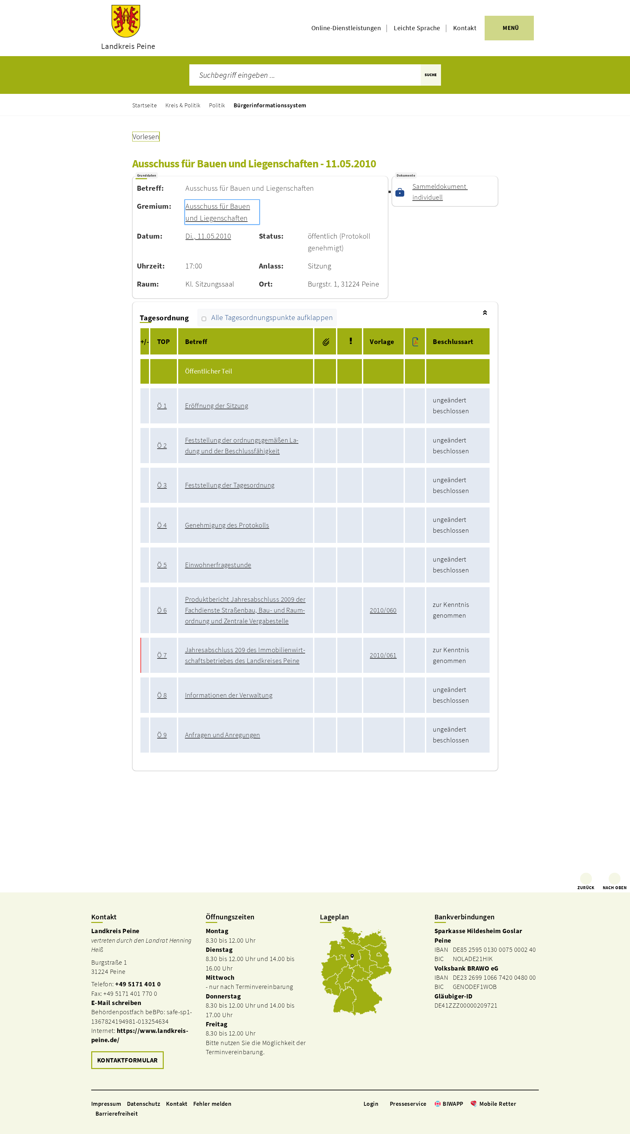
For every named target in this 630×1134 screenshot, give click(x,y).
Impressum (106, 1103)
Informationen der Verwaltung (229, 695)
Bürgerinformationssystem (270, 105)
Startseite (144, 105)
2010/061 (383, 655)
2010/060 (383, 610)
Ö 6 (162, 610)
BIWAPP (453, 1103)
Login (371, 1103)
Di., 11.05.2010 (208, 236)
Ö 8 (162, 695)
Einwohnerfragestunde (218, 565)
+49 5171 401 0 (138, 984)
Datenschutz (143, 1103)
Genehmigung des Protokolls (227, 525)
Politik (217, 105)
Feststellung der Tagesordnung (230, 485)
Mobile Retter (497, 1103)
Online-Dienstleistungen (346, 28)
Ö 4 (162, 525)
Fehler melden (212, 1103)
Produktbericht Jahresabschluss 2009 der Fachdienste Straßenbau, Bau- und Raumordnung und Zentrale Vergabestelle (245, 610)
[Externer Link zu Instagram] (527, 1103)
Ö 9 (162, 735)
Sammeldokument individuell (440, 192)
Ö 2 (162, 445)
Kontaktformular (127, 1060)
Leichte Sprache (417, 28)
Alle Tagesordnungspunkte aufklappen (272, 317)
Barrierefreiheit (116, 1113)
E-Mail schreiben (116, 1002)
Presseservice (408, 1103)
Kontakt (464, 28)
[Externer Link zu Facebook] (519, 1103)
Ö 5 (162, 565)
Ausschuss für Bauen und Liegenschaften (217, 212)
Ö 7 (162, 655)
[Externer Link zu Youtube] (535, 1103)
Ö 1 (162, 405)
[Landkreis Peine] (143, 998)
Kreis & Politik (182, 105)
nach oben (615, 887)
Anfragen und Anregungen (222, 735)
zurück (586, 887)
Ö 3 (162, 485)
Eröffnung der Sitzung (216, 405)
